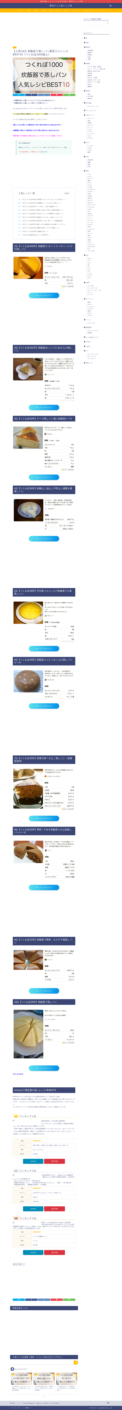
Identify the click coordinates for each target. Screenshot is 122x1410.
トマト (90, 218)
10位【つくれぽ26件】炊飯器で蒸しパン (36, 231)
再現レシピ (89, 363)
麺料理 (90, 86)
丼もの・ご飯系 (92, 77)
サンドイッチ (92, 356)
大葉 (89, 194)
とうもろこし (92, 189)
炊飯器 (15, 1264)
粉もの (90, 84)
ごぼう (90, 209)
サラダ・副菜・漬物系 (94, 66)
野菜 (29, 10)
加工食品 (89, 103)
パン (15, 47)
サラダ (90, 315)
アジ (89, 260)
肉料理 (90, 73)
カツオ (90, 276)
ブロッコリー (92, 204)
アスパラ (90, 215)
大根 (89, 226)
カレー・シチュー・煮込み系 (96, 69)
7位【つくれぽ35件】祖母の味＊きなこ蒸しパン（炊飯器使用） (43, 220)
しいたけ (90, 145)
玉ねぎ (90, 213)
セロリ (90, 185)
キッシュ (90, 127)
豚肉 (36, 10)
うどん (90, 129)
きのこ (88, 142)
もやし (90, 242)
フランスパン (92, 358)
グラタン (90, 138)
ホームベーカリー (93, 330)
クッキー (90, 294)
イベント (100, 10)
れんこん (90, 178)
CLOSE (67, 193)
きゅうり (90, 200)
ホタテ (90, 258)
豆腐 (89, 311)
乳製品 (90, 54)
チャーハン (91, 118)
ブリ (89, 278)
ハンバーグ (91, 133)
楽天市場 (54, 1161)
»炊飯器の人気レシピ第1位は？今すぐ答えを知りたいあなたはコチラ (36, 130)
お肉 (87, 156)
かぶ (89, 248)
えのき (90, 148)
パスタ (90, 131)
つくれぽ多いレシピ (92, 337)
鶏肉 (43, 10)
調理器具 (89, 327)
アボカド (90, 191)
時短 (89, 94)
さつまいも (91, 207)
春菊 (89, 180)
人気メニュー (88, 10)
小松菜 (90, 196)
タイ (89, 269)
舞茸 (89, 152)
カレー (90, 136)
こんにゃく (91, 306)
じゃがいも (91, 229)
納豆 (89, 302)
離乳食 (90, 98)
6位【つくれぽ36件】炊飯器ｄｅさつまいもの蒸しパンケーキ (42, 217)
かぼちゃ (90, 202)
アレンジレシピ (91, 110)
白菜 (89, 231)
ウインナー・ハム (93, 106)
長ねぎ (90, 198)
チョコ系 (90, 285)
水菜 (89, 235)
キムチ (90, 304)
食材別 (88, 47)
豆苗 (89, 240)
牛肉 (50, 10)
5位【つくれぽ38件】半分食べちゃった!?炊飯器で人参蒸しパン (43, 213)
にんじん (90, 220)
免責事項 (27, 1407)
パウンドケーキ (92, 288)
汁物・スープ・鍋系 (94, 82)
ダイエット (76, 10)
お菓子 (66, 10)
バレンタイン (92, 323)
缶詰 (89, 57)
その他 (88, 342)
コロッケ (90, 125)
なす (89, 211)
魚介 (58, 10)
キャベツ (90, 233)
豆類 (87, 42)
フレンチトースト (93, 354)
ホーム (21, 10)
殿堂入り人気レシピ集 (61, 5)
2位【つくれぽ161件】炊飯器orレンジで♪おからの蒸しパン (42, 203)
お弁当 (88, 346)
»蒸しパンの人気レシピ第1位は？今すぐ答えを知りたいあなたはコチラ (37, 125)
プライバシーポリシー (17, 1407)
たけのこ (90, 224)
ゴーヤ (90, 183)
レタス (90, 176)
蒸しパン (22, 1264)
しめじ (90, 150)
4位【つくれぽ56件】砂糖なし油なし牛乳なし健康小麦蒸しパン (43, 210)
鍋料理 (90, 75)
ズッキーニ (91, 244)
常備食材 (90, 50)
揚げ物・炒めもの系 (94, 71)
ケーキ (90, 292)
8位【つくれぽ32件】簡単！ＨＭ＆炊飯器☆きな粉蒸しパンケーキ (44, 224)
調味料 (90, 52)
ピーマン (90, 222)
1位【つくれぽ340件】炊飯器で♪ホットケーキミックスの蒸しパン (44, 199)
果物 (89, 59)
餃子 (89, 120)
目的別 (88, 91)
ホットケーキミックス (94, 290)
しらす (90, 274)
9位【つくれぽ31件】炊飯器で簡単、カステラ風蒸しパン (41, 228)
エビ (89, 263)
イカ (89, 267)
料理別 (88, 63)
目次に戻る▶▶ (18, 1074)
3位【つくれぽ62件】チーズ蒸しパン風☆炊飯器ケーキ (40, 206)
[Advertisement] (44, 28)
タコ (89, 271)
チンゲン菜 (91, 251)
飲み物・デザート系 (94, 80)
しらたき (90, 308)
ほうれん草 (91, 246)
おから (90, 313)
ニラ (89, 174)
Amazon (33, 1161)
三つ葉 (90, 187)
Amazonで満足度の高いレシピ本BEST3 (35, 235)
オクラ (90, 237)
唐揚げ (90, 122)
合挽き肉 (90, 160)
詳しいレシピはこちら (44, 295)
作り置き (90, 96)
